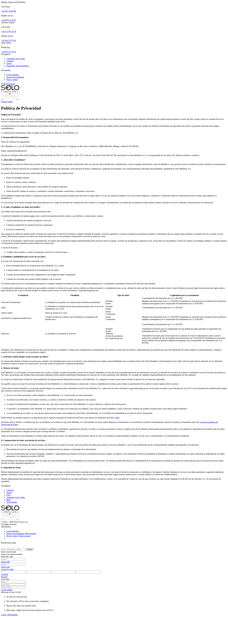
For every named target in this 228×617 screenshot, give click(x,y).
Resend (4, 577)
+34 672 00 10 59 (8, 31)
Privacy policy (12, 79)
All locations (11, 502)
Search (29, 549)
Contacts (10, 61)
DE (11, 84)
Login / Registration (9, 615)
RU (5, 84)
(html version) (30, 533)
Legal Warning (12, 75)
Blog (8, 500)
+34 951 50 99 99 (8, 11)
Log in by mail (7, 569)
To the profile (6, 590)
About (9, 63)
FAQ (8, 495)
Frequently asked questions (17, 66)
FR (13, 84)
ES (8, 84)
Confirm (4, 574)
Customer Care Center (15, 59)
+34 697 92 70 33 (8, 52)
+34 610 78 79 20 (8, 40)
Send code (5, 562)
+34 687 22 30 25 (8, 20)
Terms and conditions (15, 77)
